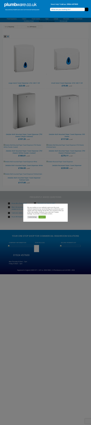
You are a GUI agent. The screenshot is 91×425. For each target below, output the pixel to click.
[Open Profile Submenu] (30, 13)
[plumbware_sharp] (20, 2)
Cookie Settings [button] (32, 217)
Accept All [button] (42, 217)
